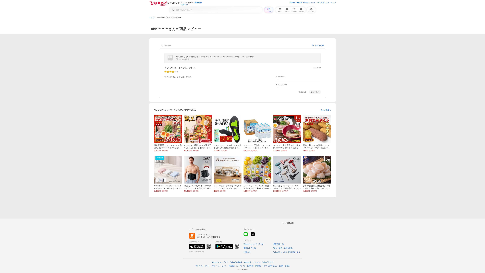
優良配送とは (278, 244)
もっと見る (325, 110)
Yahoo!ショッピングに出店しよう (316, 3)
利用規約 (232, 266)
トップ (151, 18)
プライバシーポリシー (203, 266)
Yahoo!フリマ (267, 262)
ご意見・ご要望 (284, 266)
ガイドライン (241, 266)
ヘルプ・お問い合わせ (269, 266)
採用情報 (258, 266)
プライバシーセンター (219, 266)
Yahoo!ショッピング (220, 262)
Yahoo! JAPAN (295, 3)
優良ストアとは (250, 248)
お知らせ (247, 252)
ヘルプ (333, 3)
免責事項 (250, 266)
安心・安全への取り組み (283, 248)
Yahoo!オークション (252, 262)
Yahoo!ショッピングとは (253, 244)
